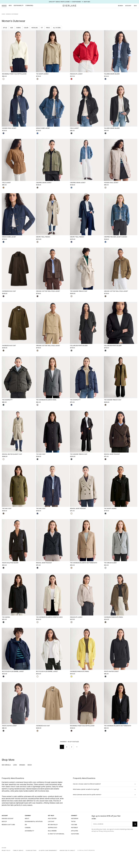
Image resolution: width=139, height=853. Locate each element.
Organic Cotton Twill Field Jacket (48, 291)
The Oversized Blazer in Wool (46, 400)
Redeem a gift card (8, 824)
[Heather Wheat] (3, 459)
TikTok (73, 821)
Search (120, 6)
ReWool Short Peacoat (112, 454)
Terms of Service (18, 850)
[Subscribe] (134, 824)
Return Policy (53, 824)
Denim (30, 765)
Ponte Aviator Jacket (111, 671)
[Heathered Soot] (71, 350)
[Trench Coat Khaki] (37, 79)
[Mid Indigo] (37, 133)
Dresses (22, 765)
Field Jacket (74, 128)
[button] (135, 6)
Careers (28, 828)
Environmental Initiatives (33, 821)
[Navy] (105, 79)
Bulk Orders (52, 831)
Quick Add (17, 69)
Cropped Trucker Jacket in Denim (115, 237)
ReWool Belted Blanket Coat (12, 454)
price (48, 28)
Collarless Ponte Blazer (79, 345)
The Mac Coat (40, 454)
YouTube (74, 824)
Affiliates (74, 831)
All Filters (56, 28)
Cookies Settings (31, 850)
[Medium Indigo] (71, 187)
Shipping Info (52, 828)
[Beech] (105, 296)
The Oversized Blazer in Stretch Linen (49, 617)
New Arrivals (6, 765)
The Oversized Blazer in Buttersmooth (83, 563)
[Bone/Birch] (3, 79)
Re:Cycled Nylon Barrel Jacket (13, 671)
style (5, 28)
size (11, 28)
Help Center (52, 818)
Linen (15, 765)
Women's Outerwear (12, 14)
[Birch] (37, 622)
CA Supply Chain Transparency (48, 850)
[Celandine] (71, 676)
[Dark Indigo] (3, 242)
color (26, 28)
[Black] (71, 133)
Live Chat (51, 821)
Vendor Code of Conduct (67, 850)
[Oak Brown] (3, 187)
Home (3, 14)
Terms (112, 831)
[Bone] (37, 676)
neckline (34, 28)
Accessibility (29, 831)
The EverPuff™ (7, 400)
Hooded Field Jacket (9, 128)
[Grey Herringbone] (37, 405)
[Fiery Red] (71, 79)
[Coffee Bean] (3, 296)
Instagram (74, 818)
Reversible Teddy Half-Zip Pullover (14, 74)
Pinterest (74, 828)
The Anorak (6, 617)
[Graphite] (3, 730)
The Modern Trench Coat (78, 291)
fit (42, 28)
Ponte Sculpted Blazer (10, 563)
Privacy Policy (103, 831)
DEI (26, 824)
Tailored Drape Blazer (111, 74)
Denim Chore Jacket (43, 128)
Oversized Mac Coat (9, 291)
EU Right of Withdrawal (56, 834)
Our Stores (75, 834)
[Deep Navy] (37, 567)
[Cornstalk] (37, 350)
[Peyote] (105, 187)
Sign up (4, 821)
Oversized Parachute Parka (113, 617)
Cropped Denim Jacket (43, 182)
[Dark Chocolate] (105, 459)
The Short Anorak (42, 74)
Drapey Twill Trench (43, 237)
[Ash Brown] (71, 567)
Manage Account (7, 818)
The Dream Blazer (110, 563)
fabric (18, 28)
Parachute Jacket (76, 74)
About (27, 818)
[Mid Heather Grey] (105, 567)
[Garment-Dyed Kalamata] (37, 187)
